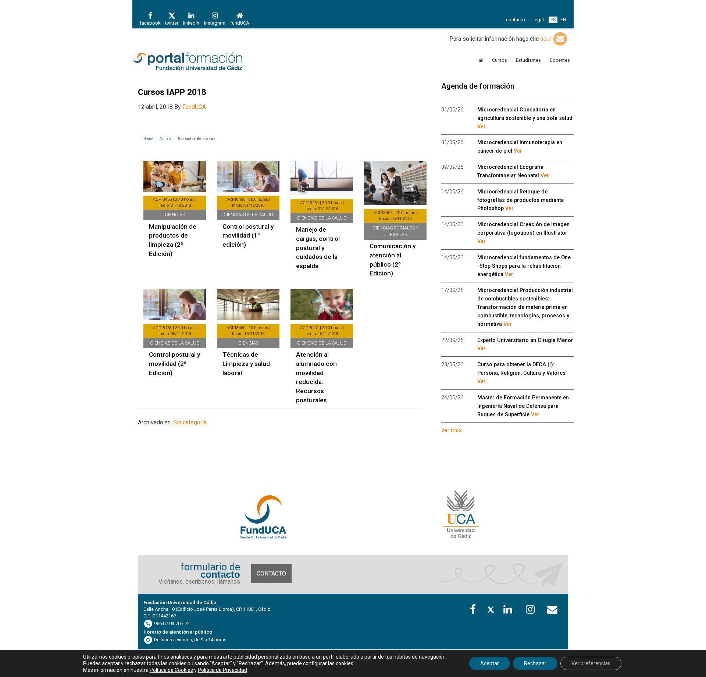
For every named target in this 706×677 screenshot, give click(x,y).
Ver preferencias (590, 663)
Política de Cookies (171, 670)
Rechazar (535, 663)
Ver (481, 127)
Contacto (271, 573)
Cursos (165, 138)
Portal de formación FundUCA (198, 62)
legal (539, 19)
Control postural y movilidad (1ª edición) (248, 235)
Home (148, 138)
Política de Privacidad (222, 670)
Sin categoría (190, 422)
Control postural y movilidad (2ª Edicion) (174, 363)
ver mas (451, 430)
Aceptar (489, 663)
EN (563, 19)
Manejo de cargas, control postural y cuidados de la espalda (318, 248)
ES (553, 19)
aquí (546, 38)
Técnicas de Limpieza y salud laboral (246, 363)
